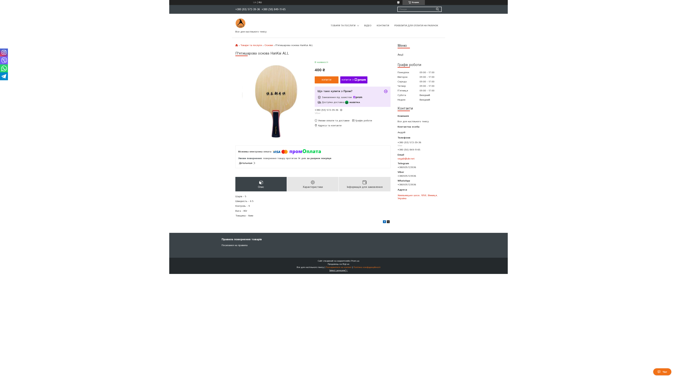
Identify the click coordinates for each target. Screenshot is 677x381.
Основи (268, 45)
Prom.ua (355, 260)
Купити (326, 80)
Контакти (383, 25)
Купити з (348, 80)
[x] (388, 222)
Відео (367, 25)
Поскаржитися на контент (339, 267)
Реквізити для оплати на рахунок (416, 25)
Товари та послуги (343, 25)
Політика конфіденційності (366, 267)
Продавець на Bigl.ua (338, 264)
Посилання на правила (235, 245)
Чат (665, 371)
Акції (400, 55)
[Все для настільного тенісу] (240, 23)
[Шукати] (437, 9)
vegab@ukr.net (406, 158)
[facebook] (384, 222)
